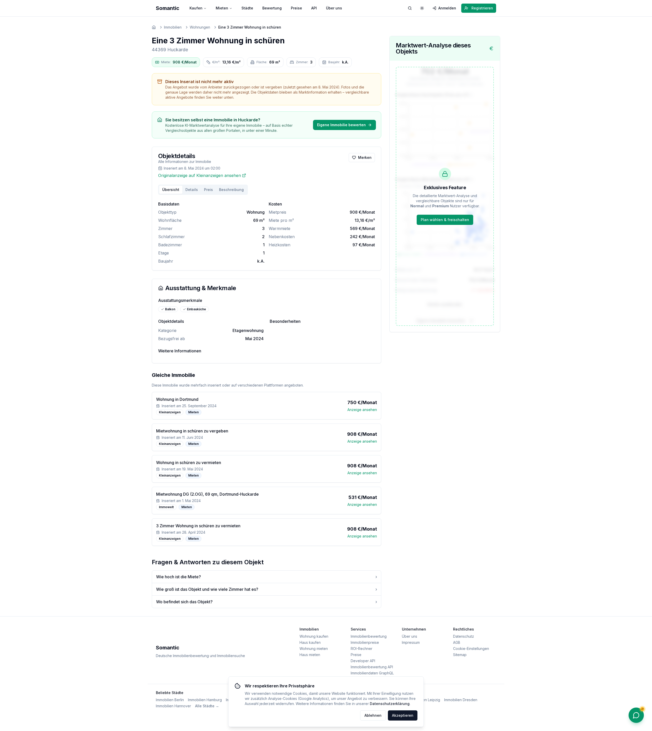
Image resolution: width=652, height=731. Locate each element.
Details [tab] (191, 189)
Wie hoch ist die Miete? (266, 576)
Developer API (363, 661)
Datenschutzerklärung (390, 703)
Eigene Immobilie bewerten (341, 125)
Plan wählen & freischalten (445, 219)
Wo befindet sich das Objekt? (266, 601)
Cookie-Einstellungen (471, 648)
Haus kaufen (310, 642)
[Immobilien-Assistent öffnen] (636, 715)
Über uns (334, 8)
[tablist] (203, 190)
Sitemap (460, 654)
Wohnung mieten (314, 648)
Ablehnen (373, 715)
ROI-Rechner (361, 648)
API (314, 8)
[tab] (231, 190)
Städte (247, 8)
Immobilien (173, 27)
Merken (365, 157)
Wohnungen (200, 27)
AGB (456, 642)
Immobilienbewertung (369, 636)
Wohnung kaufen (314, 636)
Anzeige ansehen (362, 409)
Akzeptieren (402, 715)
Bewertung (272, 8)
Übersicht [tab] (170, 189)
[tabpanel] (266, 232)
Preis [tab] (208, 189)
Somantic (167, 8)
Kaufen (195, 8)
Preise (296, 8)
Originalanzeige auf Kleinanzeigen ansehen (199, 175)
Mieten (222, 8)
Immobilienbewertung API (372, 667)
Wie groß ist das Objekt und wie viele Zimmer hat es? (266, 589)
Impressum (411, 642)
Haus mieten (310, 654)
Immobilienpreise (365, 642)
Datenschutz (463, 636)
